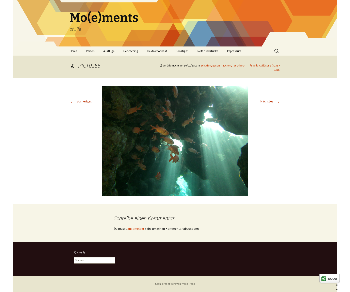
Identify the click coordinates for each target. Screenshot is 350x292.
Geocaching (130, 51)
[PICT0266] (175, 140)
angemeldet (135, 229)
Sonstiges (182, 51)
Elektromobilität (157, 51)
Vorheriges (81, 101)
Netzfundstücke (207, 51)
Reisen (90, 51)
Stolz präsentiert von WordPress (175, 284)
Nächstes (270, 101)
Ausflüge (109, 51)
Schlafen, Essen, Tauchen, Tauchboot (223, 65)
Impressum (234, 51)
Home (73, 51)
